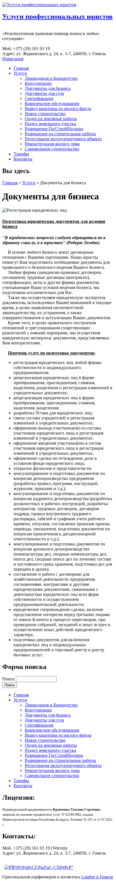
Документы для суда (44, 93)
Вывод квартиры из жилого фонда (58, 108)
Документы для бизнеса (48, 88)
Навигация (12, 58)
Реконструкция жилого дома (52, 143)
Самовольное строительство (52, 148)
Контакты (23, 159)
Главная (21, 68)
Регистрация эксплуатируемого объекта (63, 138)
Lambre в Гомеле (97, 876)
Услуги (20, 73)
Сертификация (39, 98)
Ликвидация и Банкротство (51, 78)
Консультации (38, 83)
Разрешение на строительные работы (60, 133)
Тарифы (21, 153)
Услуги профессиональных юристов (57, 16)
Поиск (9, 679)
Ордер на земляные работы (51, 118)
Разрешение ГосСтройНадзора (54, 128)
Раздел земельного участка (50, 123)
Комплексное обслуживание (52, 103)
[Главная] (39, 4)
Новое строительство (45, 113)
